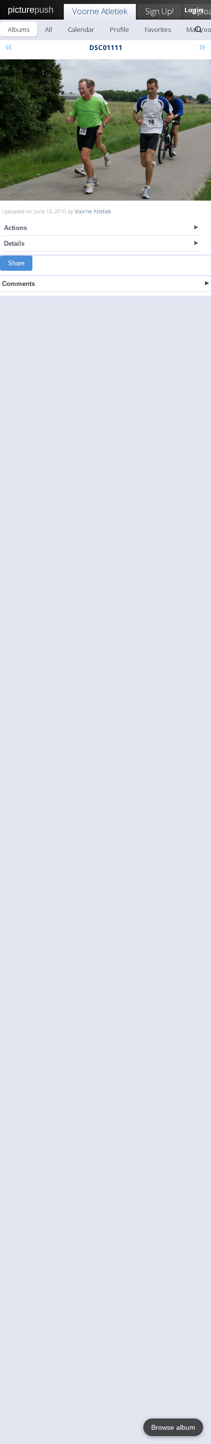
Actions (15, 228)
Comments (18, 283)
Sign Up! (159, 11)
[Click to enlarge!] (105, 130)
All (48, 29)
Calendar (81, 29)
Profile (119, 29)
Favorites (158, 29)
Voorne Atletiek (100, 11)
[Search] (198, 29)
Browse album (173, 1427)
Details (14, 243)
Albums (18, 29)
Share (16, 263)
